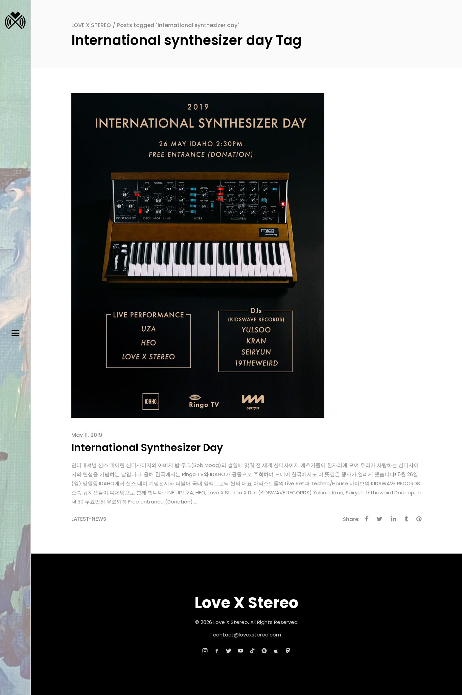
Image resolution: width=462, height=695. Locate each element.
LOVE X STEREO (91, 25)
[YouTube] (240, 651)
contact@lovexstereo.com (247, 634)
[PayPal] (288, 651)
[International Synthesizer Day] (197, 255)
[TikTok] (252, 651)
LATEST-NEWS (88, 518)
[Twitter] (229, 651)
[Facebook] (217, 651)
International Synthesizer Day (147, 447)
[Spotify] (264, 651)
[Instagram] (205, 651)
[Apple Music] (276, 651)
